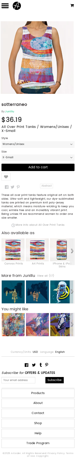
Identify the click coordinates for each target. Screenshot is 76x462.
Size (4, 151)
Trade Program (37, 443)
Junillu (9, 111)
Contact (38, 413)
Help (38, 433)
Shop (38, 423)
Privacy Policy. (57, 453)
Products (38, 393)
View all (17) (45, 276)
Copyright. (42, 456)
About (38, 403)
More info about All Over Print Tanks (40, 225)
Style (4, 138)
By (3, 111)
